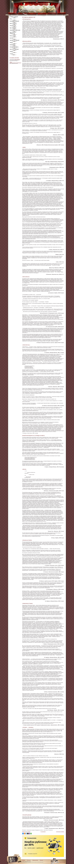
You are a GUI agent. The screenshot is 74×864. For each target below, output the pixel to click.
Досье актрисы (13, 23)
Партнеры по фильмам (15, 30)
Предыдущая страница (26, 831)
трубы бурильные (17, 59)
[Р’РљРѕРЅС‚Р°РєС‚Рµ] (23, 833)
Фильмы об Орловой (14, 40)
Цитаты (11, 38)
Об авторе (29, 860)
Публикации (12, 44)
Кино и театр (13, 35)
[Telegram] (26, 833)
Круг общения (13, 27)
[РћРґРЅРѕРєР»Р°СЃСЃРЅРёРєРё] (24, 833)
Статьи (11, 53)
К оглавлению (43, 831)
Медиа (11, 42)
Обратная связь (35, 860)
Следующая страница (60, 831)
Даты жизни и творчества (13, 33)
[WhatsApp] (31, 833)
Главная (23, 860)
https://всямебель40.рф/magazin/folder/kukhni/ (15, 62)
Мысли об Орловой (14, 49)
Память (11, 51)
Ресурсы (41, 860)
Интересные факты (14, 47)
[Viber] (29, 833)
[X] (28, 833)
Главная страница (14, 16)
